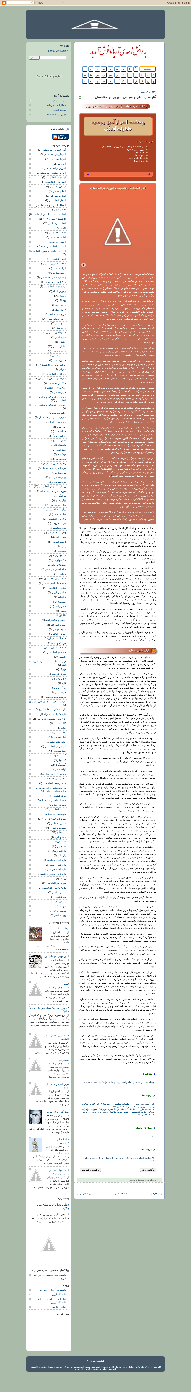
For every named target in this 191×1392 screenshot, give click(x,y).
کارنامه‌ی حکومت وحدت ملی (51, 719)
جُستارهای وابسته (137, 158)
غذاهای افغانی (58, 634)
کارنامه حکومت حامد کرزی (52, 709)
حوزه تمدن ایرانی (56, 422)
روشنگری (61, 496)
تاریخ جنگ (61, 328)
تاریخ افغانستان (58, 314)
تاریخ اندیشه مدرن (56, 319)
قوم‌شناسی (60, 692)
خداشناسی (60, 431)
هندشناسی (60, 897)
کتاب (63, 728)
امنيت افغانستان (57, 242)
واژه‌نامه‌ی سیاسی (56, 860)
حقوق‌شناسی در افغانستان (52, 417)
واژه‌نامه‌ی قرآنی (57, 869)
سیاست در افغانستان (55, 578)
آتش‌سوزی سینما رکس (57, 956)
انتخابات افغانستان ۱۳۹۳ (53, 246)
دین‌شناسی (60, 459)
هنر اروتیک (60, 901)
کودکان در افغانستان (55, 746)
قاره (64, 683)
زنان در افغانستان (57, 532)
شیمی (63, 611)
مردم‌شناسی (59, 795)
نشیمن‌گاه (64, 1060)
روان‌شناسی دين (57, 477)
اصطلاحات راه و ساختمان (52, 205)
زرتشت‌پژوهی (59, 523)
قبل (148, 174)
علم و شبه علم (58, 624)
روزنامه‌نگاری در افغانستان (52, 486)
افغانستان (61, 209)
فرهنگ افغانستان (57, 638)
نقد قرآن (61, 846)
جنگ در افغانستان (57, 383)
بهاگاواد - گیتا (62, 928)
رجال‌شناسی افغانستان (54, 463)
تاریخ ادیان (60, 305)
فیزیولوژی (61, 678)
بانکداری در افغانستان (54, 282)
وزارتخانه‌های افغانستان (54, 888)
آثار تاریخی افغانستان (55, 154)
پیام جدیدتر (156, 1193)
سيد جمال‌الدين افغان (55, 583)
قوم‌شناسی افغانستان (54, 697)
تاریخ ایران (60, 323)
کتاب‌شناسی (59, 737)
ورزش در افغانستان (56, 883)
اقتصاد (62, 228)
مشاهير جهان (59, 805)
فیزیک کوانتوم (58, 674)
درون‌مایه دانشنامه (56, 114)
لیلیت (66, 984)
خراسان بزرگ (58, 436)
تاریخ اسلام (60, 309)
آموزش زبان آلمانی (56, 168)
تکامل (63, 342)
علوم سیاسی (59, 629)
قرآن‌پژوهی (60, 688)
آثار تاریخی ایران (57, 159)
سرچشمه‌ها (139, 161)
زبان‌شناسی (60, 514)
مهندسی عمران (58, 828)
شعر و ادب (60, 606)
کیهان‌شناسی (59, 751)
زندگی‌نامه (60, 537)
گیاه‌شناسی (60, 769)
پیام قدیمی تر (84, 1193)
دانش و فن (60, 440)
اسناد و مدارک (58, 196)
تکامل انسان (59, 346)
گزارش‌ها (61, 755)
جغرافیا (62, 369)
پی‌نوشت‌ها (140, 155)
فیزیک (63, 669)
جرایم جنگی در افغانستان (53, 365)
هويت (63, 906)
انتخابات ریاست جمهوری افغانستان (48, 251)
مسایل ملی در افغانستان (53, 800)
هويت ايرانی (59, 911)
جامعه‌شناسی (59, 355)
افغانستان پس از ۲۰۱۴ (54, 219)
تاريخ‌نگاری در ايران (56, 332)
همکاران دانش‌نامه (56, 105)
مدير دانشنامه (58, 100)
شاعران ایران (58, 592)
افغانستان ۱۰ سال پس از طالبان (49, 214)
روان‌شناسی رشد (57, 482)
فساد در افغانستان (56, 652)
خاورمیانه (61, 427)
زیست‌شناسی (59, 542)
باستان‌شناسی (58, 272)
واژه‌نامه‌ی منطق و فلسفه (52, 874)
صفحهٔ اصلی (121, 1193)
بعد (87, 174)
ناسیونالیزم (60, 837)
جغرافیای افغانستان (56, 374)
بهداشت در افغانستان (55, 286)
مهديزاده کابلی (58, 823)
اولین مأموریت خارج (135, 149)
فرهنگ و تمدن (58, 643)
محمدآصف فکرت (57, 778)
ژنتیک (63, 546)
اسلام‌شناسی (59, 191)
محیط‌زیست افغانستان (54, 783)
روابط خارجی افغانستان (53, 468)
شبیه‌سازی (60, 601)
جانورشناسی (59, 360)
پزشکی (62, 296)
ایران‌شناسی (59, 268)
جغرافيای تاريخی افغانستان (52, 378)
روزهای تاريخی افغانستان (53, 491)
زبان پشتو (61, 500)
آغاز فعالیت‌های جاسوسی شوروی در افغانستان (123, 146)
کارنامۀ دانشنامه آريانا (54, 714)
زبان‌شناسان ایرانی (56, 509)
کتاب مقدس (59, 732)
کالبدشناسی (60, 723)
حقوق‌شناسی (59, 413)
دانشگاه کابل (59, 445)
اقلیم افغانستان (58, 237)
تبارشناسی (60, 337)
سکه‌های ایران (58, 565)
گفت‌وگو (61, 760)
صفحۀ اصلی (59, 110)
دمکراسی (61, 450)
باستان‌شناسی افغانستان (53, 277)
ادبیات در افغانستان (56, 177)
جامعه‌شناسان (59, 351)
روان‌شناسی (59, 472)
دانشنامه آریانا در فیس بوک (51, 1290)
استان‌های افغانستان (55, 182)
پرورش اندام (59, 291)
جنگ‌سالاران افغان (56, 388)
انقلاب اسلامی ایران (55, 263)
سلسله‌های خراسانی (55, 569)
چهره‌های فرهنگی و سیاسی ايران (49, 405)
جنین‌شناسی (59, 392)
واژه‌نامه (61, 855)
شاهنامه (62, 597)
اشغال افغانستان (57, 200)
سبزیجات (61, 551)
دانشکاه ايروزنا (58, 1294)
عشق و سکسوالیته (56, 620)
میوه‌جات (61, 832)
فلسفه (62, 657)
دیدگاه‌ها (61, 454)
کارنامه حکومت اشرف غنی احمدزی (47, 701)
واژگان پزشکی (58, 851)
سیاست (62, 574)
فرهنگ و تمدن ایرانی (55, 647)
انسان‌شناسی (59, 259)
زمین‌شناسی (59, 528)
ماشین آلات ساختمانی (54, 774)
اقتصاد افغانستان (57, 232)
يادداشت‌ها (140, 152)
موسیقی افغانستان (56, 814)
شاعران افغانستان (56, 588)
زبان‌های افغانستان (56, 519)
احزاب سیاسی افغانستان (53, 173)
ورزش (63, 878)
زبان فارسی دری (57, 505)
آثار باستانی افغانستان (54, 150)
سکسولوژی (60, 560)
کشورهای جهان (58, 742)
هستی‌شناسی (59, 892)
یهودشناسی (60, 915)
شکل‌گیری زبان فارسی (57, 1112)
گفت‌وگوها (60, 764)
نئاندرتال (61, 841)
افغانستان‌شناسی (57, 223)
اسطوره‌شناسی (58, 186)
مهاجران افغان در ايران (54, 818)
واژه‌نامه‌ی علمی (57, 865)
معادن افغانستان (57, 809)
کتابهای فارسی (58, 1307)
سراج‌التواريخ (59, 555)
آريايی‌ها (62, 163)
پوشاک (62, 300)
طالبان (62, 615)
